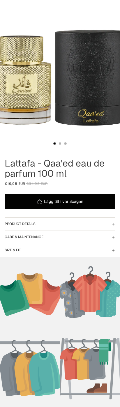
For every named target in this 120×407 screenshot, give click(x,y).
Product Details (20, 224)
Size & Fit (13, 250)
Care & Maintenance (24, 237)
